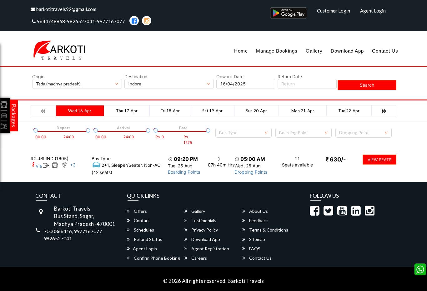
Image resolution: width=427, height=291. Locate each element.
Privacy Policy (204, 229)
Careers (198, 258)
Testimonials (203, 220)
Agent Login (373, 10)
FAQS (254, 248)
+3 (73, 164)
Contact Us (385, 51)
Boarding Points (184, 172)
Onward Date (230, 76)
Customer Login (333, 10)
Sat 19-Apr (212, 110)
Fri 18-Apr (170, 110)
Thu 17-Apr (127, 110)
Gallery (314, 51)
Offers (140, 211)
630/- (335, 159)
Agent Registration (209, 248)
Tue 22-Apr (348, 110)
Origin (38, 76)
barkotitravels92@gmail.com (65, 9)
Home (241, 51)
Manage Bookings (277, 51)
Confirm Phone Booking (156, 258)
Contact (141, 220)
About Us (258, 211)
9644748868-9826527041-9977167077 (81, 21)
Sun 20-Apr (256, 110)
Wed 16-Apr (79, 110)
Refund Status (147, 239)
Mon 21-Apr (302, 110)
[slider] (35, 129)
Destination (135, 76)
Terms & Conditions (268, 229)
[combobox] (243, 132)
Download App (347, 51)
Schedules (143, 229)
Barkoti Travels (246, 281)
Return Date (290, 76)
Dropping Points (250, 172)
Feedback (258, 220)
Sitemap (256, 239)
